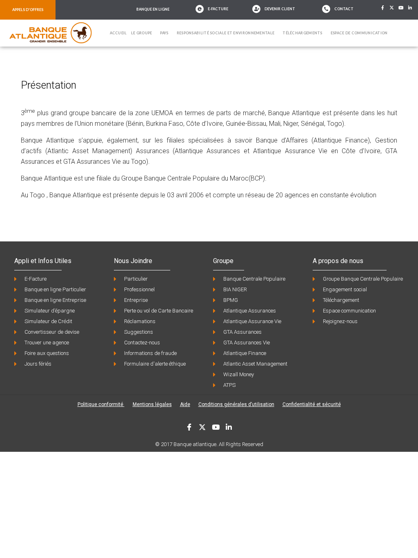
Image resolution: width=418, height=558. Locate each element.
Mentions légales (152, 404)
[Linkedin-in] (410, 7)
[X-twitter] (392, 7)
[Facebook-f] (382, 7)
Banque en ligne (152, 9)
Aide (185, 404)
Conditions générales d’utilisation (236, 404)
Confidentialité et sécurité (311, 404)
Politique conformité (101, 404)
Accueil (118, 33)
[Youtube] (401, 7)
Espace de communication (359, 33)
